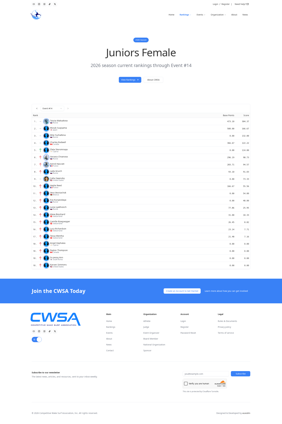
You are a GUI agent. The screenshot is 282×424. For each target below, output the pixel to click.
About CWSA (153, 79)
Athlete (146, 321)
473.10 (230, 121)
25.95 (246, 208)
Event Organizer (151, 332)
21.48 (231, 236)
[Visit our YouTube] (34, 4)
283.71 (230, 164)
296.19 (230, 157)
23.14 (231, 229)
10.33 (246, 215)
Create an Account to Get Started (182, 291)
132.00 (245, 136)
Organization (217, 14)
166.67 (245, 128)
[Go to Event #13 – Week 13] (37, 108)
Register (225, 4)
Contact (110, 350)
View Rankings (128, 79)
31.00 (231, 215)
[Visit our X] (55, 4)
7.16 (246, 236)
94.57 (246, 164)
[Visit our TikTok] (50, 4)
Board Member (150, 338)
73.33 (246, 179)
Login (215, 4)
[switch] (37, 339)
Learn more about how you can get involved (226, 291)
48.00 (246, 200)
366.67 (230, 143)
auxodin (246, 413)
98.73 (246, 157)
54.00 (246, 193)
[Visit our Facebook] (44, 4)
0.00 (232, 136)
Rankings (184, 14)
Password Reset (188, 332)
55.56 (246, 186)
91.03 (246, 172)
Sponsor (147, 350)
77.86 (231, 208)
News (245, 14)
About (234, 14)
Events (200, 14)
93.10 (231, 172)
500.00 (230, 128)
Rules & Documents (227, 321)
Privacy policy (224, 327)
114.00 (245, 150)
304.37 (245, 121)
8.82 (246, 222)
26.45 (231, 222)
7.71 (246, 229)
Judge (146, 327)
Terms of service (226, 332)
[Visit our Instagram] (39, 4)
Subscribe (241, 373)
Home (171, 14)
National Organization (154, 344)
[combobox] (52, 108)
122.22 (245, 143)
